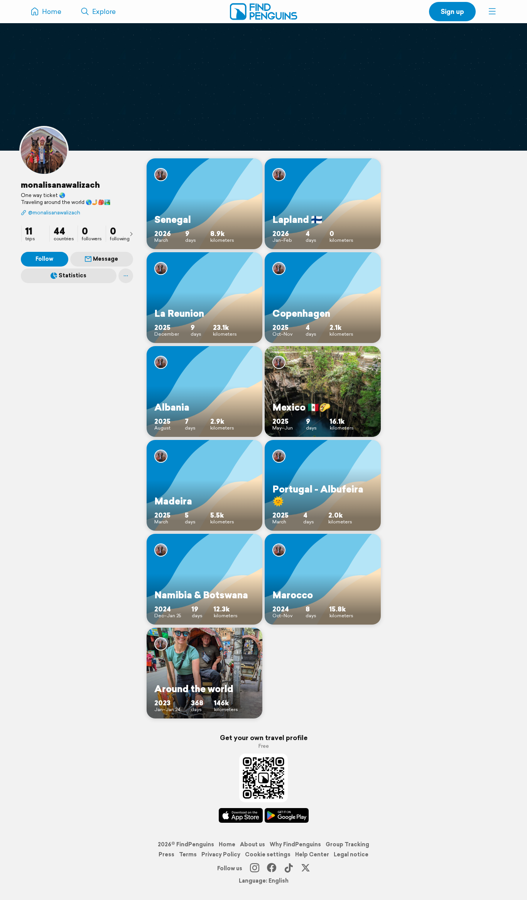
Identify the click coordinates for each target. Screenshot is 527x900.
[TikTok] (288, 868)
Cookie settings (268, 854)
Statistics (72, 275)
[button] (492, 11)
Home (227, 844)
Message (105, 259)
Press (166, 854)
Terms (188, 854)
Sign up (452, 11)
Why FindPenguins (295, 844)
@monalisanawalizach (54, 212)
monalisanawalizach (60, 184)
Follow (44, 259)
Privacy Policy (220, 854)
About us (252, 844)
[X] (305, 868)
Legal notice (351, 854)
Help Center (312, 854)
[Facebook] (271, 868)
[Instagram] (254, 868)
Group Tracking (347, 844)
